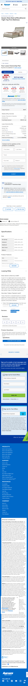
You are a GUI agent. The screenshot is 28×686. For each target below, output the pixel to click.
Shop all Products (6, 457)
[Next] (27, 354)
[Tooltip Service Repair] (18, 221)
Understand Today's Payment (18, 78)
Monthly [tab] (20, 72)
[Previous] (1, 354)
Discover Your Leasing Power (9, 479)
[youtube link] (16, 681)
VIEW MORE (14, 265)
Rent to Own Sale (6, 456)
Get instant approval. (14, 1)
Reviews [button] (10, 310)
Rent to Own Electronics (7, 450)
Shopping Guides (6, 485)
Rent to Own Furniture (7, 449)
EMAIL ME (14, 395)
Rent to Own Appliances (7, 452)
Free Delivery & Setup (6, 489)
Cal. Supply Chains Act (7, 487)
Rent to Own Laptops (6, 454)
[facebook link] (3, 681)
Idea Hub (4, 491)
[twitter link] (8, 681)
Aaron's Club (5, 462)
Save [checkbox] (27, 23)
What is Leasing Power (7, 477)
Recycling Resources (6, 494)
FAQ (3, 470)
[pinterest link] (12, 681)
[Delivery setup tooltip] (6, 221)
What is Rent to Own (6, 475)
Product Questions (7, 330)
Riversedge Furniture (7, 16)
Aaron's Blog (4, 505)
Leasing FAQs (6, 271)
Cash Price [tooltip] (4, 130)
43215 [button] (9, 197)
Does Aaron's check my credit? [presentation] (10, 275)
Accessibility (4, 484)
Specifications (6, 232)
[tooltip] (7, 137)
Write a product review (15, 310)
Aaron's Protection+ (6, 464)
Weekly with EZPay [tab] (8, 72)
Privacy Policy (17, 168)
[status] (14, 365)
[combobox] (14, 8)
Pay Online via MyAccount (7, 473)
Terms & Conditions (6, 139)
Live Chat (4, 471)
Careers (4, 510)
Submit (13, 174)
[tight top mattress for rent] (4, 52)
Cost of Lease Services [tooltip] (6, 131)
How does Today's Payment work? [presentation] (11, 293)
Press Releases (5, 514)
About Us (4, 503)
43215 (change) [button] (17, 67)
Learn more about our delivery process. (14, 192)
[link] (5, 60)
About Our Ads (5, 508)
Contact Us (4, 466)
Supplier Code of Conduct (7, 496)
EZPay (3, 468)
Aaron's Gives (5, 506)
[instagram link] (20, 681)
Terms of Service (6, 399)
